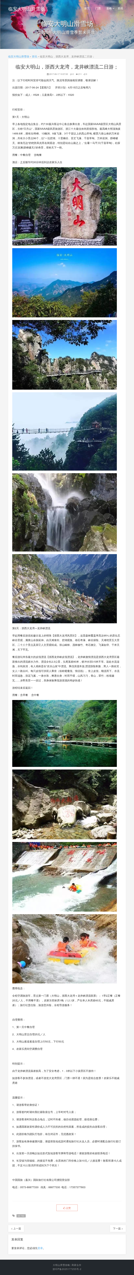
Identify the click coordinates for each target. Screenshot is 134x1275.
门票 (98, 8)
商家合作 (76, 1265)
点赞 (68, 1208)
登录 (40, 1248)
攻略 (109, 8)
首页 (87, 8)
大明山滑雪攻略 (61, 1265)
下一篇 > (118, 1228)
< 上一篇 (16, 1228)
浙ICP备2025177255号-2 (67, 1269)
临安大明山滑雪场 (26, 8)
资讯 (120, 8)
